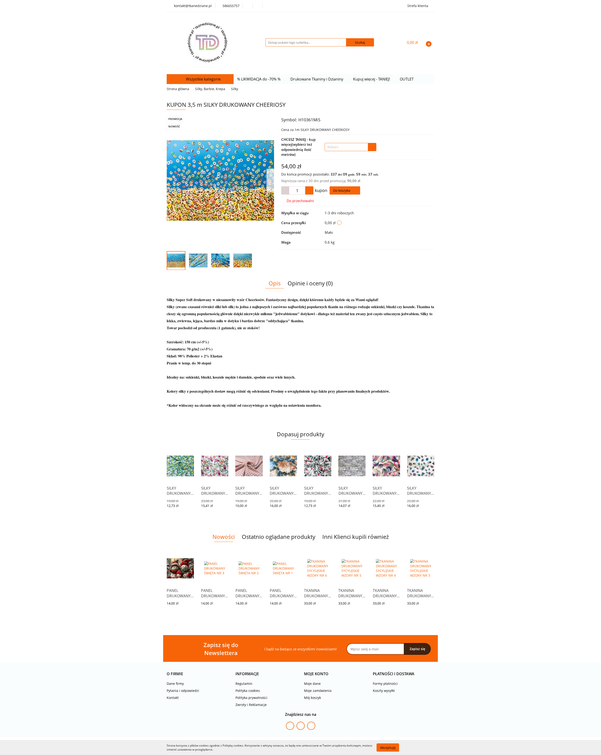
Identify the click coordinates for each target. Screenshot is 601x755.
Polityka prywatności (251, 697)
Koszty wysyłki (384, 690)
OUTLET (407, 79)
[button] (175, 674)
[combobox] (350, 147)
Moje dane (312, 683)
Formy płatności (385, 683)
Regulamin (243, 683)
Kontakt (173, 697)
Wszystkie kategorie (203, 79)
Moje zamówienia (317, 690)
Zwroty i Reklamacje (251, 704)
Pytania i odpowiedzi (183, 690)
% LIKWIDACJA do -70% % (259, 79)
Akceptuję (388, 747)
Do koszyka (342, 190)
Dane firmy (175, 683)
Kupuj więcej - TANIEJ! (372, 79)
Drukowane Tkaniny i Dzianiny (317, 79)
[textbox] (346, 147)
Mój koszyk (312, 697)
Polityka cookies (247, 690)
